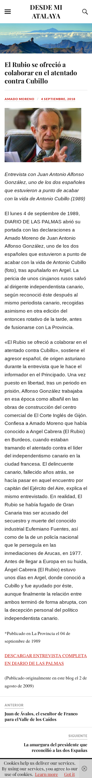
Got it (69, 774)
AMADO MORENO (19, 99)
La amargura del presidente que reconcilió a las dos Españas (55, 747)
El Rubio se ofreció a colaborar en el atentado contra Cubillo (41, 72)
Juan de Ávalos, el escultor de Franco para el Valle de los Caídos (41, 716)
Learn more (46, 774)
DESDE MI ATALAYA (46, 11)
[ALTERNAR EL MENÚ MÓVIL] (8, 12)
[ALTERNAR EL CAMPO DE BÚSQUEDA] (84, 12)
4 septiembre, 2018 (58, 99)
